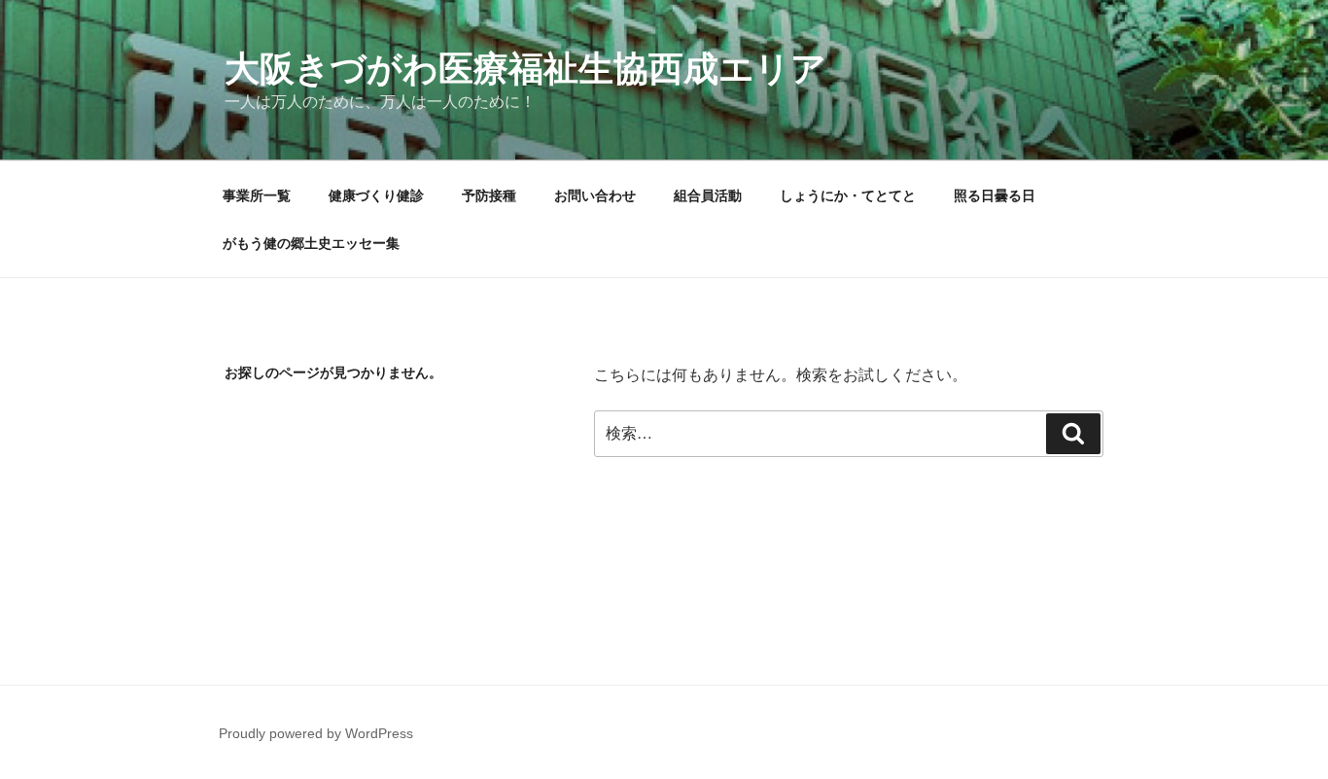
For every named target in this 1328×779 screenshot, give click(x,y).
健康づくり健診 (376, 195)
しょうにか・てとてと (848, 195)
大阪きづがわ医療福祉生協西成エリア (525, 69)
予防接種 (489, 195)
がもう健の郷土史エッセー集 (311, 243)
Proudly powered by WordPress (316, 733)
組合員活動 (708, 195)
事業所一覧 (257, 195)
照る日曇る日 (994, 195)
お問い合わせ (595, 195)
